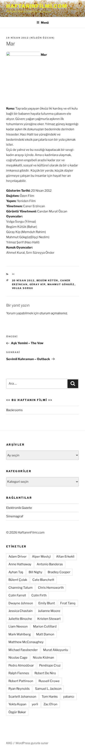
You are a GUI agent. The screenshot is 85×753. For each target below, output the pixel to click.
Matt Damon (45, 634)
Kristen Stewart (49, 619)
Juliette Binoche (20, 619)
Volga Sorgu (22, 288)
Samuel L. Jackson (48, 689)
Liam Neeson (18, 626)
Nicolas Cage (17, 657)
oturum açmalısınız (53, 313)
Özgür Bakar (17, 712)
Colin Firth (39, 595)
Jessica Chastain (20, 611)
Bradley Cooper (59, 572)
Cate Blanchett (43, 580)
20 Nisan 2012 (23, 280)
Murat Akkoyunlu (55, 650)
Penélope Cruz (49, 665)
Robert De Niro (45, 673)
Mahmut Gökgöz (61, 284)
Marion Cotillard (45, 626)
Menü (45, 22)
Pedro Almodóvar (21, 665)
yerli (35, 704)
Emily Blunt (46, 603)
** (13, 274)
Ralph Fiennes (18, 673)
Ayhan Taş (15, 572)
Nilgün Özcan (42, 37)
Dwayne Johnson (20, 603)
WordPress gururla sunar (31, 743)
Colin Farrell (17, 595)
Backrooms (14, 410)
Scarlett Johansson (22, 696)
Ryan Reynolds (19, 689)
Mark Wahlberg (19, 634)
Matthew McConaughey (26, 642)
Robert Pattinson (20, 681)
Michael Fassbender (23, 650)
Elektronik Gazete (19, 508)
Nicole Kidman (43, 657)
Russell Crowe (49, 681)
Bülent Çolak (17, 580)
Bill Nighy (35, 572)
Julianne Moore (49, 611)
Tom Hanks (50, 696)
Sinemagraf (14, 516)
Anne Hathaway (19, 564)
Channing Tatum (20, 588)
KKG (9, 743)
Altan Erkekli (65, 556)
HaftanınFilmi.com (36, 6)
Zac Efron (50, 704)
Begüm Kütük (47, 280)
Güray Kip (38, 284)
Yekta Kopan (17, 704)
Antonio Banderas (50, 564)
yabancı (68, 696)
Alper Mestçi (41, 556)
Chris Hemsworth (51, 588)
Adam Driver (17, 556)
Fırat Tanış (68, 603)
